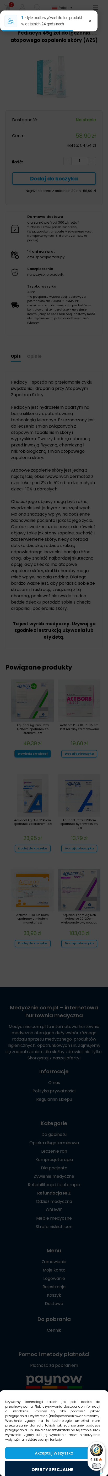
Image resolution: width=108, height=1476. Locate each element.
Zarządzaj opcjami (54, 1467)
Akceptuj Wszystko (54, 1453)
